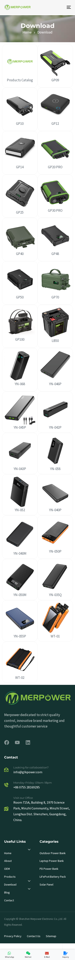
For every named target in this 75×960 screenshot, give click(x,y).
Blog (7, 892)
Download (10, 884)
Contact (9, 900)
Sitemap (51, 936)
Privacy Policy (12, 936)
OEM (7, 869)
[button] (29, 849)
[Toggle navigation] (60, 7)
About (8, 861)
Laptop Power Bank (52, 861)
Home (7, 853)
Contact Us (33, 936)
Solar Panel (46, 884)
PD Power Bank (49, 869)
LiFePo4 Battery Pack (53, 876)
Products (10, 876)
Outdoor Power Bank (53, 853)
